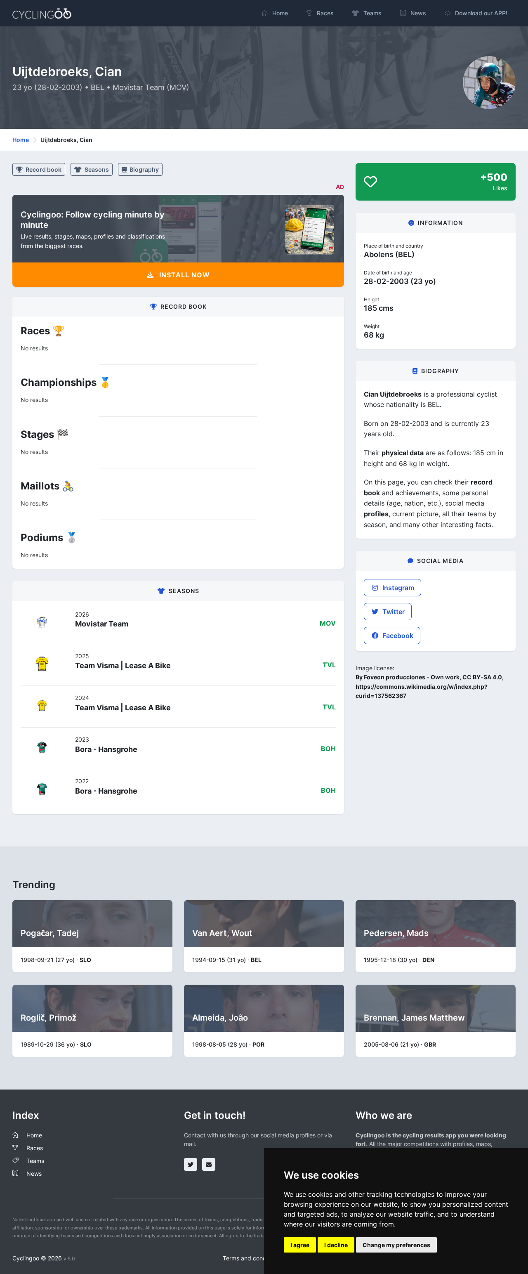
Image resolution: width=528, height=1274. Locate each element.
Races (34, 1147)
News (34, 1173)
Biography (143, 169)
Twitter (393, 611)
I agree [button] (299, 1244)
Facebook (397, 635)
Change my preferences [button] (396, 1244)
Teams (35, 1160)
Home (20, 139)
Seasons (96, 169)
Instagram (397, 588)
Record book (42, 169)
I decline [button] (336, 1244)
